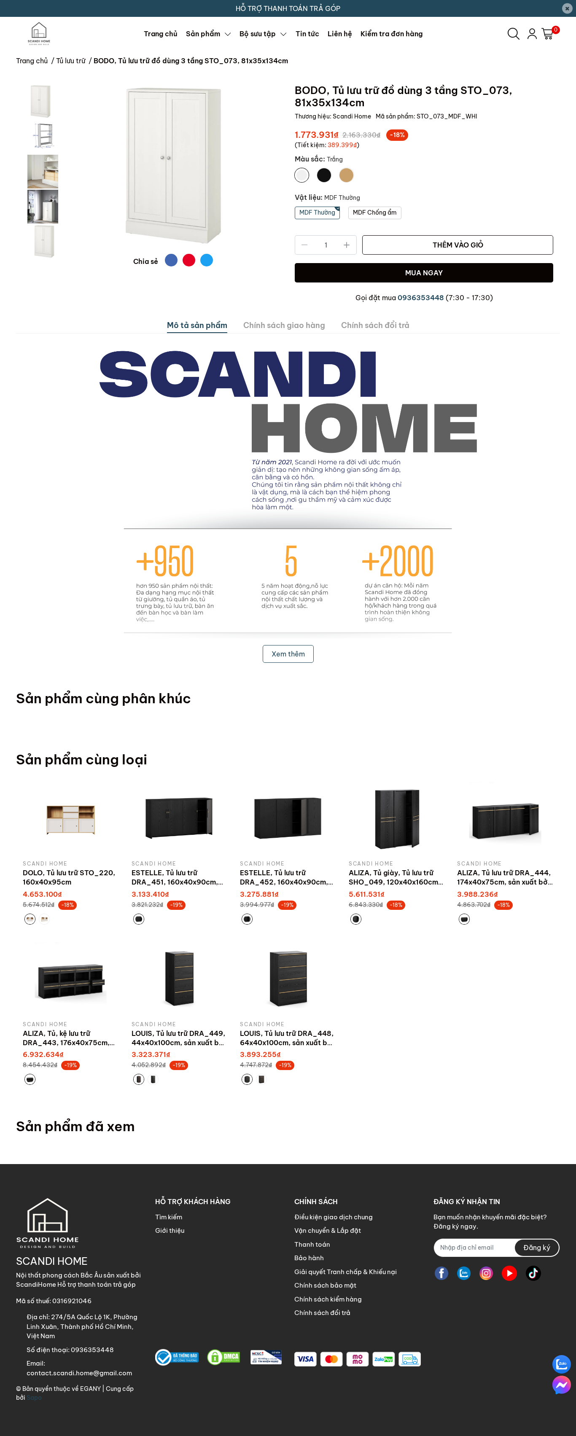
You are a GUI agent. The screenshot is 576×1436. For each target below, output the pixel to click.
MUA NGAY (424, 273)
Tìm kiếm (168, 1217)
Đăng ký (536, 1247)
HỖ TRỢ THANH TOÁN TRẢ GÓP (288, 8)
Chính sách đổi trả (322, 1313)
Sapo (34, 1397)
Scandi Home (352, 116)
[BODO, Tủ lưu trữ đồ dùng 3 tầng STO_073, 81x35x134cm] (173, 165)
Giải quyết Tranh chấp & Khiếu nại (345, 1272)
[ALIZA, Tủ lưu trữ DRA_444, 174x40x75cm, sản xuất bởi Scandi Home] (505, 818)
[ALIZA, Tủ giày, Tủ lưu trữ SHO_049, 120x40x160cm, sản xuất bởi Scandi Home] (397, 818)
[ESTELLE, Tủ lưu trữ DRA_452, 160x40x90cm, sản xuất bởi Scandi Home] (288, 818)
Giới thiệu (169, 1230)
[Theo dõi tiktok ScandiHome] (533, 1273)
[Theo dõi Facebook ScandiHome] (441, 1273)
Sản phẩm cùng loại (81, 759)
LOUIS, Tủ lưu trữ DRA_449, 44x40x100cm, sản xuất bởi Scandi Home (179, 1043)
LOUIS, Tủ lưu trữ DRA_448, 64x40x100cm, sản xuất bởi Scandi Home (287, 1043)
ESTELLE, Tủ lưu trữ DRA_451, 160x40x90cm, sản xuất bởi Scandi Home (176, 882)
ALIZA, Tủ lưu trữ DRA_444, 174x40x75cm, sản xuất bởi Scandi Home (504, 882)
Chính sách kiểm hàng (328, 1299)
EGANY (90, 1389)
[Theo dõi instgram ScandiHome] (486, 1273)
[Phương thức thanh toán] (357, 1359)
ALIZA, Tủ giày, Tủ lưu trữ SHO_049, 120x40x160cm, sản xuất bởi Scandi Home (394, 882)
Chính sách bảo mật (325, 1285)
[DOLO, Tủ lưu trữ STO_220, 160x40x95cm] (71, 818)
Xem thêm (288, 654)
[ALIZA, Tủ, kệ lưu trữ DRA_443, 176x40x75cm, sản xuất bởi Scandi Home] (71, 978)
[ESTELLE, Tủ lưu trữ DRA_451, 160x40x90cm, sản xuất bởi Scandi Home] (180, 818)
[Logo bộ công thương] (218, 1357)
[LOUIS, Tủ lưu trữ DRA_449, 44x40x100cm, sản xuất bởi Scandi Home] (180, 978)
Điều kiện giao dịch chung (333, 1217)
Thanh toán (312, 1244)
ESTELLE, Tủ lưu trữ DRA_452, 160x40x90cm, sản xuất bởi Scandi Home (284, 882)
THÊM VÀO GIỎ (458, 245)
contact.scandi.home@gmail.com (79, 1373)
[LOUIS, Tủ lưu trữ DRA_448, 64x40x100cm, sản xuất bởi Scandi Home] (288, 978)
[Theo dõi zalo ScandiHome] (464, 1273)
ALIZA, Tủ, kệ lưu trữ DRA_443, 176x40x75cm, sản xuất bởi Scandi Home (67, 1043)
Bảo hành (309, 1258)
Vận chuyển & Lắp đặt (327, 1230)
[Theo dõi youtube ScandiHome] (509, 1273)
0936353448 (421, 297)
